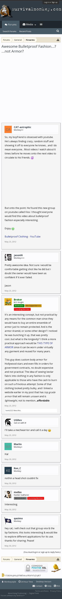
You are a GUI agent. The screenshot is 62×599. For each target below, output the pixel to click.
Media (29, 24)
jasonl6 (18, 255)
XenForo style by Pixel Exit (35, 595)
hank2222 (9, 410)
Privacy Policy (55, 591)
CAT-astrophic (22, 127)
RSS (58, 586)
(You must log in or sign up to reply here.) (42, 552)
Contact (38, 586)
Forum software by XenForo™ (13, 595)
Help (49, 586)
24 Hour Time (27, 581)
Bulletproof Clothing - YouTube (22, 236)
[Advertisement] (31, 86)
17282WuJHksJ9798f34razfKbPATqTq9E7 (23, 575)
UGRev (18, 420)
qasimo (18, 518)
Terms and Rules (42, 591)
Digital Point (34, 593)
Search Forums (9, 31)
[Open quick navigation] (58, 39)
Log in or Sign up (50, 2)
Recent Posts (25, 31)
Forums (12, 24)
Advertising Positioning (17, 593)
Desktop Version (43, 581)
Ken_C (17, 468)
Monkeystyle (10, 581)
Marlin (18, 444)
